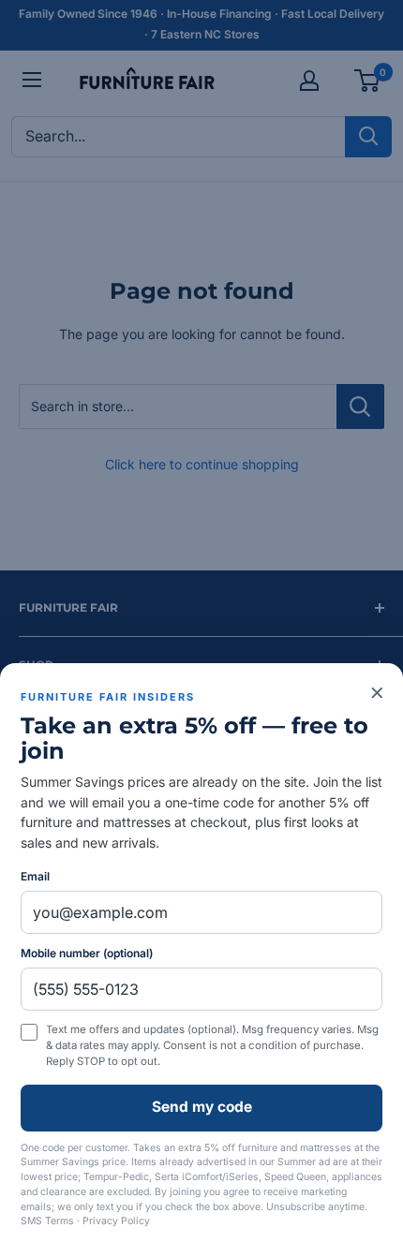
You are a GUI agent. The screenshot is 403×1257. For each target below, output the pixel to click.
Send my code (202, 1107)
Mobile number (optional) (87, 953)
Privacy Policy (116, 1221)
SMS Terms (47, 1221)
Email (35, 876)
